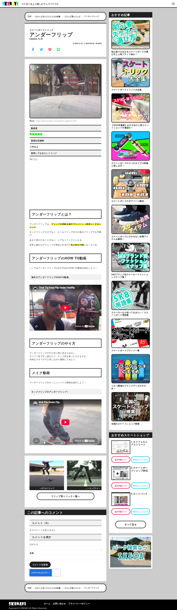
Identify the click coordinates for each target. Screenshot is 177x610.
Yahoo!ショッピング (140, 459)
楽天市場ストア (121, 459)
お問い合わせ (59, 603)
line (58, 49)
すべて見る (131, 524)
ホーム (47, 603)
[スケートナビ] (10, 3)
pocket (50, 49)
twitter (41, 49)
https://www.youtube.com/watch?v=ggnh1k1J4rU (56, 121)
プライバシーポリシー (79, 603)
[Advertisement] (66, 183)
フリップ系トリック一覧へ (65, 496)
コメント (34, 544)
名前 (32, 553)
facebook (33, 49)
